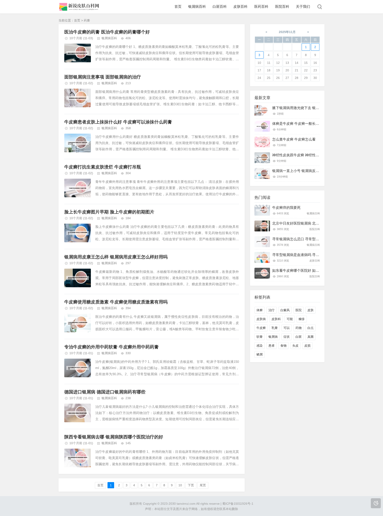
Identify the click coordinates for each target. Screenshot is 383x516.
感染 (259, 345)
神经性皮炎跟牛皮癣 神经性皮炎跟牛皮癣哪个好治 (311, 155)
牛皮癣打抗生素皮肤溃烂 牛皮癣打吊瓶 (102, 166)
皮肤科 (276, 319)
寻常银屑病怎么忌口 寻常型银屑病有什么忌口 (308, 239)
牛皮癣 (261, 328)
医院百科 (282, 6)
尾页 (203, 485)
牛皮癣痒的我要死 (286, 207)
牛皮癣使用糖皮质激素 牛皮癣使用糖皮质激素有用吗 (116, 301)
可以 (286, 328)
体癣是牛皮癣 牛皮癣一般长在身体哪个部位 (306, 123)
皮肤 (310, 310)
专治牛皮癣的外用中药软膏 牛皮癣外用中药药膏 (111, 346)
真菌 (310, 336)
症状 (286, 336)
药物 (298, 328)
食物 (283, 345)
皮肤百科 (240, 6)
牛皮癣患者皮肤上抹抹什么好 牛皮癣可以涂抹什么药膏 (118, 121)
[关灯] (376, 503)
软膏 (259, 336)
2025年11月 (287, 32)
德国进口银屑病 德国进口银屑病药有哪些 (104, 391)
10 (180, 485)
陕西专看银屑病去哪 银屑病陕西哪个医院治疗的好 (113, 436)
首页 (178, 6)
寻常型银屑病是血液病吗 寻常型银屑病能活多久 (310, 255)
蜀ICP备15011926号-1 (237, 503)
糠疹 (302, 319)
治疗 (271, 310)
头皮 (295, 345)
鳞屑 (259, 354)
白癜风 (285, 310)
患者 (271, 345)
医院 (298, 310)
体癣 (259, 310)
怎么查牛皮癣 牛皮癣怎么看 (294, 139)
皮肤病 (261, 319)
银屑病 (273, 336)
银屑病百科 (197, 6)
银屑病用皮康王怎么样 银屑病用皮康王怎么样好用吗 (116, 256)
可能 (290, 319)
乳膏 (275, 328)
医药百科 (261, 6)
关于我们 (303, 6)
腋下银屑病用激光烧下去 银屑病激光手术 (304, 108)
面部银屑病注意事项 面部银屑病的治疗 (102, 76)
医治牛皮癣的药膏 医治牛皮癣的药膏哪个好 (107, 31)
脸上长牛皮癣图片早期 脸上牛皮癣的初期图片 (109, 211)
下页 (191, 485)
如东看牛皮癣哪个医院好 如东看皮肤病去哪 (306, 270)
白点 (310, 328)
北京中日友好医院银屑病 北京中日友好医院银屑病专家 (315, 223)
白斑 (298, 336)
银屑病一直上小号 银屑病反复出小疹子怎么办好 (310, 171)
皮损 (307, 345)
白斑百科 (220, 6)
